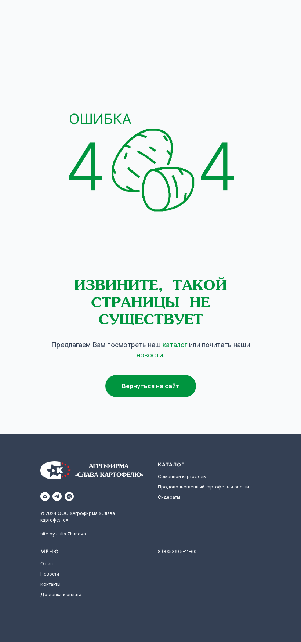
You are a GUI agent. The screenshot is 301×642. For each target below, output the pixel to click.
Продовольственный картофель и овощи (203, 487)
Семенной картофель (182, 476)
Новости (49, 574)
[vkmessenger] (69, 496)
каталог (175, 345)
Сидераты (169, 497)
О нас (46, 563)
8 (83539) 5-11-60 (177, 551)
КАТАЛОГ (171, 464)
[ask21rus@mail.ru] (45, 496)
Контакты (50, 584)
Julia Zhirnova (71, 534)
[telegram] (57, 496)
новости (150, 355)
